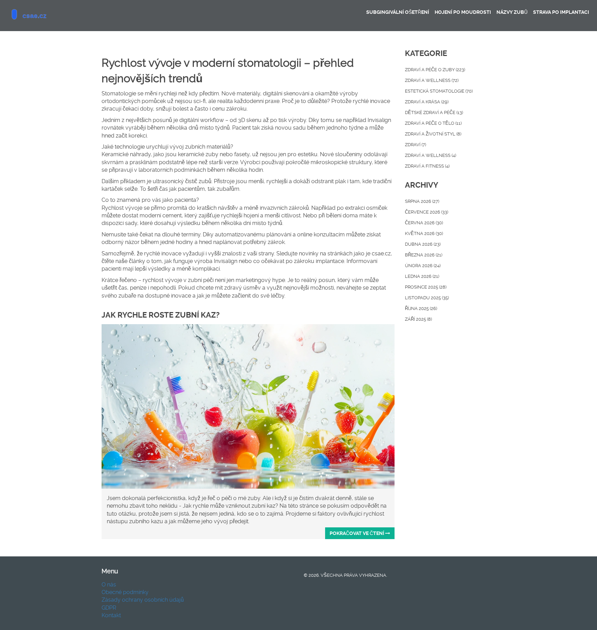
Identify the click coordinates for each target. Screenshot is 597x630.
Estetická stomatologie (439, 91)
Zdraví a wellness (431, 80)
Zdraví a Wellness (430, 155)
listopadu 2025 (427, 297)
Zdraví (415, 144)
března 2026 (423, 254)
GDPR (109, 607)
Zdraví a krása (426, 101)
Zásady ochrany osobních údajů (143, 599)
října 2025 (421, 308)
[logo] (57, 15)
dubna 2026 (422, 244)
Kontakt (111, 615)
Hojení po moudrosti (463, 12)
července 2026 (426, 212)
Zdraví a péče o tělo (433, 123)
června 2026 (424, 222)
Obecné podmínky (125, 592)
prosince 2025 (425, 287)
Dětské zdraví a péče (434, 112)
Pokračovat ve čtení (357, 533)
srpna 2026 (422, 201)
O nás (109, 584)
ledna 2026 (422, 276)
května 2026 (424, 233)
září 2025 (418, 319)
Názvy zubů (512, 12)
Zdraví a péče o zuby (435, 69)
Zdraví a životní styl (433, 134)
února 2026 (422, 265)
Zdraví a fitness (427, 166)
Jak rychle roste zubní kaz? (161, 315)
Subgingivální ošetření (397, 12)
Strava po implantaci (561, 12)
